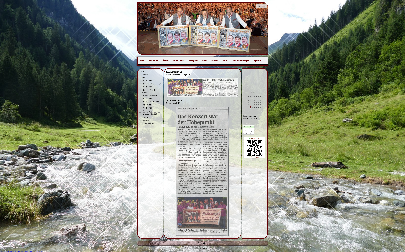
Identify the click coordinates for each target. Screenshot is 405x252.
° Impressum (257, 60)
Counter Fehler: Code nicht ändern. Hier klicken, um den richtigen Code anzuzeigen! (21, 251)
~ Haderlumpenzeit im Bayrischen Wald (151, 84)
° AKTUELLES (153, 60)
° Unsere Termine (178, 60)
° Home (142, 60)
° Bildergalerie (193, 60)
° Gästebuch (214, 60)
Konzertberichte (145, 75)
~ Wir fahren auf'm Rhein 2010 (149, 114)
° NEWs (142, 71)
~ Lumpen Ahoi (145, 120)
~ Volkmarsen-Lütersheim (148, 111)
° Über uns (165, 60)
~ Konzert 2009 (146, 117)
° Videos (204, 60)
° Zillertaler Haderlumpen (240, 60)
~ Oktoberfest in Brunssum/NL (149, 96)
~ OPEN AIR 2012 (146, 105)
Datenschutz (202, 243)
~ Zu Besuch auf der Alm (148, 123)
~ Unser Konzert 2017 (147, 81)
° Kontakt (225, 60)
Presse (143, 78)
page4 (205, 248)
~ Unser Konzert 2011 (147, 108)
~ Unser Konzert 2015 (147, 87)
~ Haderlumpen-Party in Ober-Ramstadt (149, 91)
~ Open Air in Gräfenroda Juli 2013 (150, 102)
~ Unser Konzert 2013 (147, 99)
